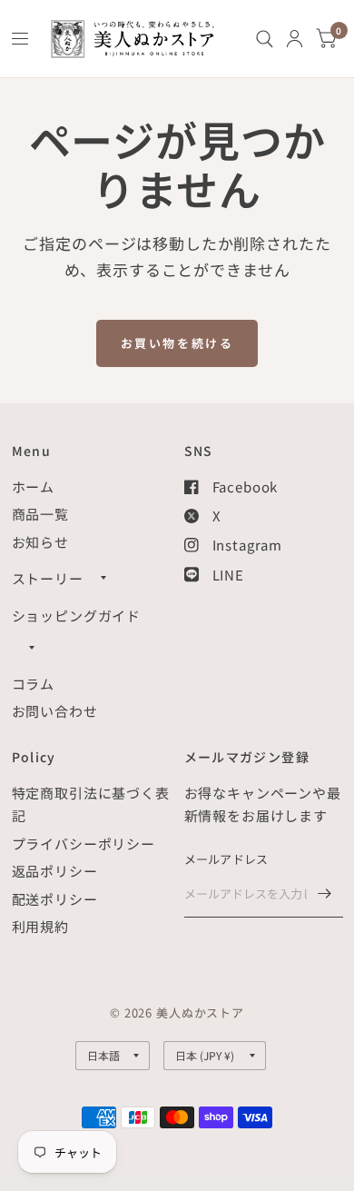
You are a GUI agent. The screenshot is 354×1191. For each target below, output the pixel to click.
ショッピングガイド (77, 615)
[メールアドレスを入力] (325, 894)
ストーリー (48, 578)
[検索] (265, 38)
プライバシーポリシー (84, 843)
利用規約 (40, 926)
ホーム (33, 486)
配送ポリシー (55, 898)
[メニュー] (21, 39)
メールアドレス (226, 859)
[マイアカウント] (295, 38)
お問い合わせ (55, 710)
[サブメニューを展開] (103, 578)
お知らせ (40, 541)
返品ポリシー (55, 870)
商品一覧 (40, 513)
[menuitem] (265, 38)
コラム (33, 683)
